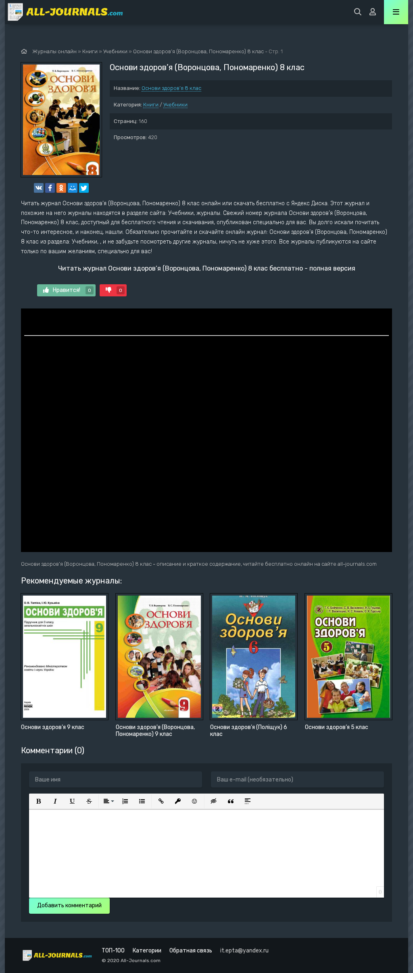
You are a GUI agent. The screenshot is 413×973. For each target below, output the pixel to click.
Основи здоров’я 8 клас (171, 88)
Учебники (175, 105)
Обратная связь (190, 950)
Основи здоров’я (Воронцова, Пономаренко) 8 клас (198, 51)
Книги (151, 105)
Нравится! (72, 290)
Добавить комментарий (69, 905)
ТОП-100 (113, 950)
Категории (147, 950)
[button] (38, 801)
